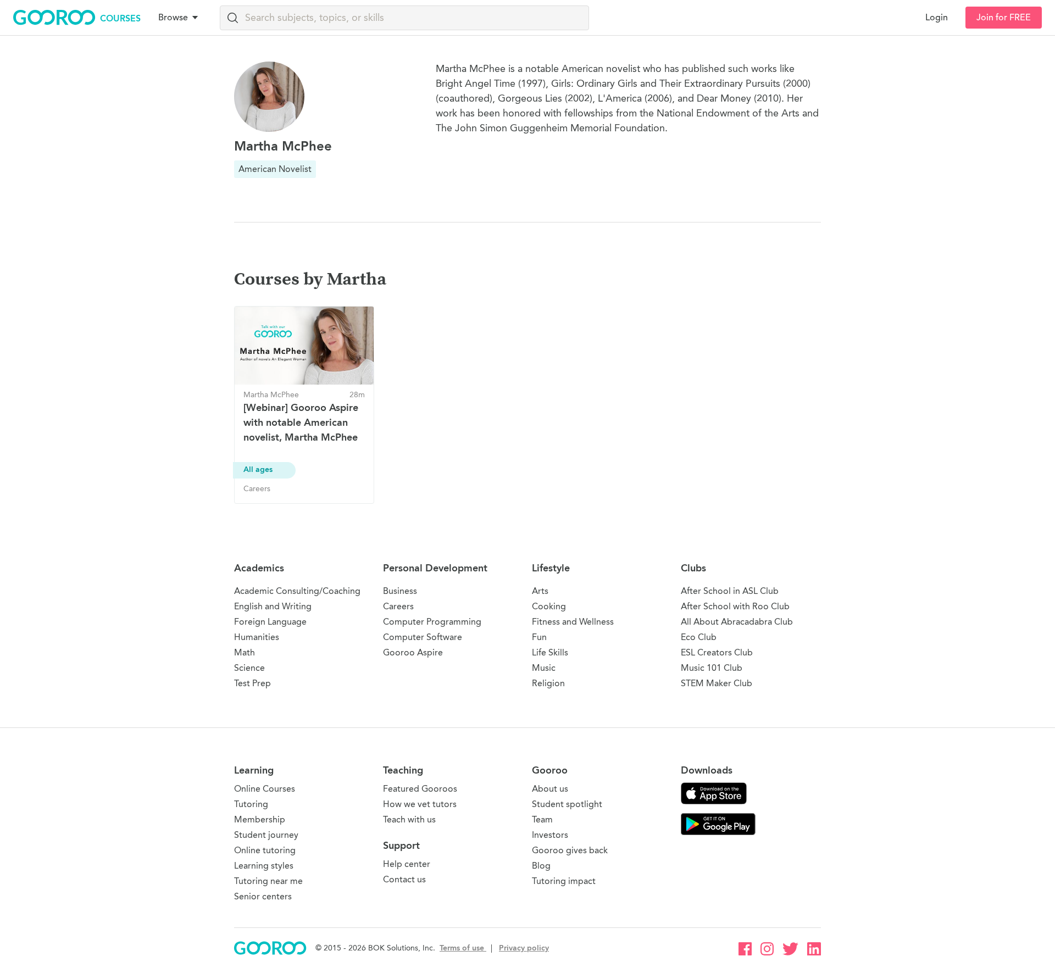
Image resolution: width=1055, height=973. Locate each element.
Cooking (549, 606)
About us (550, 788)
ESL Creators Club (717, 652)
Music (544, 668)
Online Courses (264, 788)
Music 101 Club (711, 668)
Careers (398, 606)
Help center (406, 864)
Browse (173, 17)
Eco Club (699, 637)
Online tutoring (265, 850)
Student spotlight (567, 804)
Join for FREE (1003, 17)
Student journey (266, 835)
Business (400, 591)
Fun (539, 637)
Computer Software (422, 637)
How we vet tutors (420, 804)
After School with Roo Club (735, 606)
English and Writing (273, 606)
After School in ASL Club (730, 591)
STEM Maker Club (716, 683)
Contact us (404, 879)
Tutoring (251, 804)
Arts (540, 591)
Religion (548, 683)
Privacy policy (524, 948)
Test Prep (252, 683)
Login (936, 17)
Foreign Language (270, 621)
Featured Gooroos (420, 788)
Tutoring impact (564, 881)
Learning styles (263, 865)
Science (249, 668)
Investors (550, 835)
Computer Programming (432, 621)
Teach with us (409, 819)
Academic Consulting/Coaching (297, 591)
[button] (180, 17)
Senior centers (263, 896)
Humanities (256, 637)
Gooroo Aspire (413, 652)
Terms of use (463, 948)
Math (244, 652)
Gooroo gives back (570, 850)
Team (542, 819)
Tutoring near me (268, 881)
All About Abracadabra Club (737, 621)
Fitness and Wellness (573, 621)
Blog (541, 865)
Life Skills (550, 652)
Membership (259, 819)
